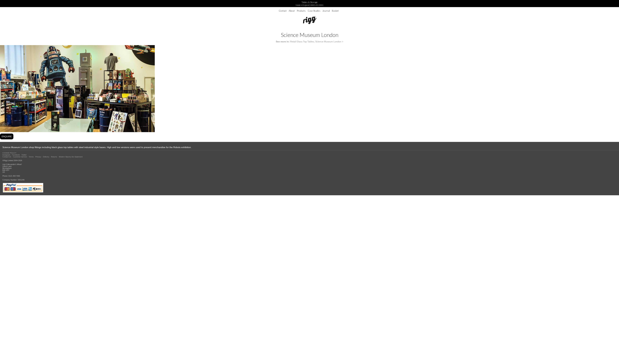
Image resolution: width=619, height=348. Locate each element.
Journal (326, 10)
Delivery (46, 157)
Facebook (16, 155)
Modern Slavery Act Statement (71, 157)
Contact (283, 10)
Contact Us (6, 157)
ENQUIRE (7, 136)
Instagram (6, 155)
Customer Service (20, 157)
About (292, 10)
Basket (335, 10)
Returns (54, 157)
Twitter (24, 155)
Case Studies (314, 10)
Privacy (38, 157)
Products (301, 10)
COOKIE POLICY (9, 153)
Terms (31, 157)
